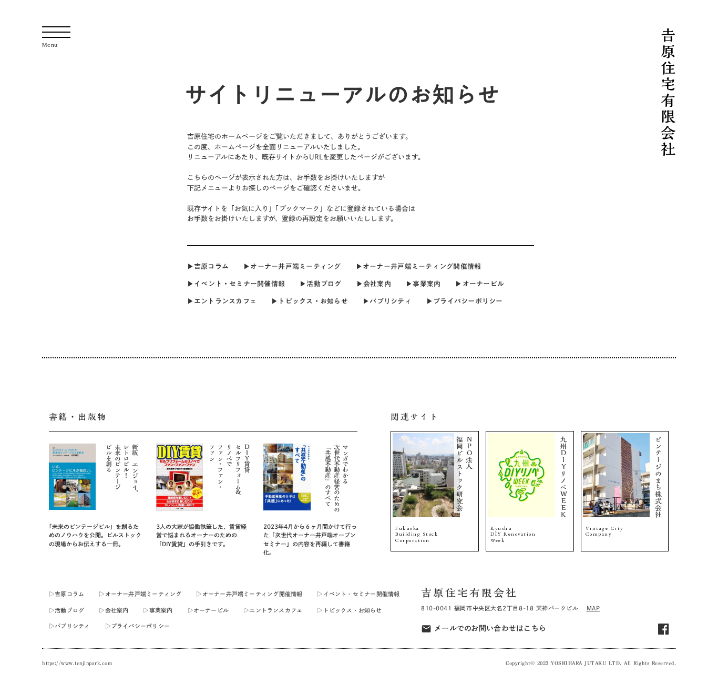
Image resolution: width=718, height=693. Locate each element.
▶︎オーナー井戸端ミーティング (292, 266)
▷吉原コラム (66, 594)
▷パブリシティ (69, 626)
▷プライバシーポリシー (137, 626)
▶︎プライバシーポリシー (464, 301)
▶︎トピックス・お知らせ (309, 301)
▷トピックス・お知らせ (349, 610)
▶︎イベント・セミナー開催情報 (236, 283)
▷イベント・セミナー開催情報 (358, 594)
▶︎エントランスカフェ (222, 301)
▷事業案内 (157, 610)
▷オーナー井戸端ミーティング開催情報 (249, 594)
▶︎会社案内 (373, 283)
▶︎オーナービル (479, 283)
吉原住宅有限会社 (469, 592)
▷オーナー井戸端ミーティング (140, 594)
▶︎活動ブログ (321, 283)
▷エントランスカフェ (272, 610)
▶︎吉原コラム (208, 266)
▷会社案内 (113, 610)
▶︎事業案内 (423, 283)
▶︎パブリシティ (387, 301)
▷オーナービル (208, 610)
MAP (593, 608)
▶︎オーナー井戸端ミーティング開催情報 (418, 266)
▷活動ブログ (66, 610)
